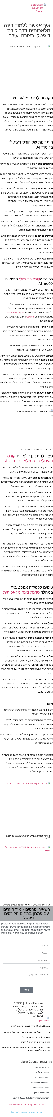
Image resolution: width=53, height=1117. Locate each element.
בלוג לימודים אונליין (41, 1093)
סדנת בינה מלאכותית (21, 592)
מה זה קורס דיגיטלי (41, 1067)
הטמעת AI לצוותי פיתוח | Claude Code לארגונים (30, 1098)
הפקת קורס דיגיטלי (41, 1077)
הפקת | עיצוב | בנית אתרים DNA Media (26, 1105)
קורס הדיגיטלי (29, 279)
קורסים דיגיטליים (42, 1072)
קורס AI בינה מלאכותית (40, 1082)
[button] (20, 8)
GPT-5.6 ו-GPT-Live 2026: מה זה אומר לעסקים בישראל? (26, 905)
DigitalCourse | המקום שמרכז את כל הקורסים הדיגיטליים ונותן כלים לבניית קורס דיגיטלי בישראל (28, 1009)
